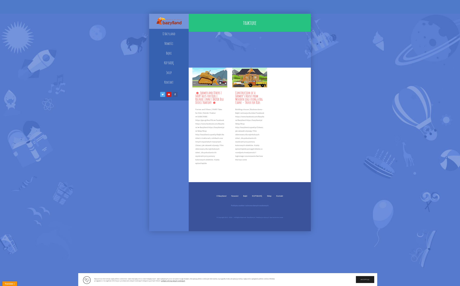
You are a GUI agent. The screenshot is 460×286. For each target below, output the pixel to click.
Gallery (210, 77)
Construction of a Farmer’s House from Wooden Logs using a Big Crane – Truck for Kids (249, 97)
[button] (365, 279)
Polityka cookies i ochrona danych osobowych (250, 205)
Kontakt (279, 196)
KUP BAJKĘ (257, 196)
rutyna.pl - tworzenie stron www (273, 217)
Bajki (245, 196)
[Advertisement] (250, 49)
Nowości (234, 196)
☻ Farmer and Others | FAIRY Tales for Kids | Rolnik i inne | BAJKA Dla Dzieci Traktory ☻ (209, 97)
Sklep (269, 196)
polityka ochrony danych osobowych (173, 281)
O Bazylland (221, 196)
